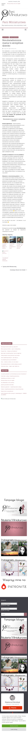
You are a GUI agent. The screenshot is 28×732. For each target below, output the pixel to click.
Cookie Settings (14, 729)
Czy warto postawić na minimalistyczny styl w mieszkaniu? (13, 374)
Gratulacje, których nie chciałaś (17, 270)
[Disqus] (14, 287)
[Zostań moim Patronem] (14, 579)
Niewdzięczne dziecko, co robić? (14, 3)
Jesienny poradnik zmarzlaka (7, 384)
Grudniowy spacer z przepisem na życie (12, 246)
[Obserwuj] (14, 539)
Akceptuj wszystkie (14, 725)
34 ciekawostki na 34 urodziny (7, 382)
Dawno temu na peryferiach (7, 391)
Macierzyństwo (5, 37)
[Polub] (14, 499)
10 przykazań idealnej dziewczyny (5, 259)
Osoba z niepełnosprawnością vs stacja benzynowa (12, 389)
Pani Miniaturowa (14, 22)
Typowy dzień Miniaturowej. (10, 266)
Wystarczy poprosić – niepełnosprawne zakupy (11, 386)
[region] (14, 722)
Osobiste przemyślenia (14, 37)
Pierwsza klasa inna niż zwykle (7, 380)
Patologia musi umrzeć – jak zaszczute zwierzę (20, 246)
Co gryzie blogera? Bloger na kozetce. (4, 246)
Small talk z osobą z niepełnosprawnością (10, 376)
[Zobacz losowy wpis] (25, 29)
